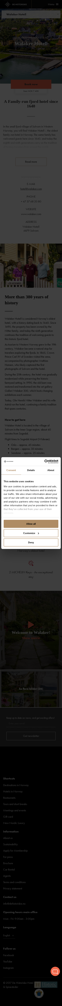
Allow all (31, 523)
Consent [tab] (11, 470)
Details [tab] (31, 470)
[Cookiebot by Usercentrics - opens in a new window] (44, 461)
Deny (31, 542)
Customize (29, 533)
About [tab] (50, 470)
